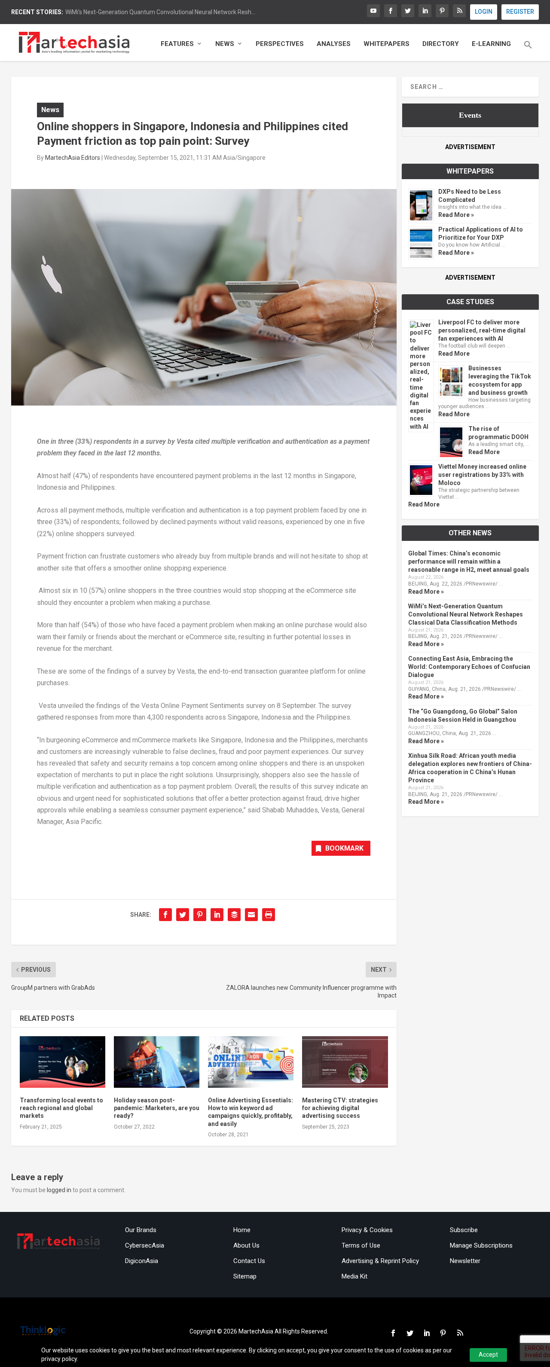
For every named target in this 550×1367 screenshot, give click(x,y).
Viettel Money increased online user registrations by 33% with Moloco (482, 474)
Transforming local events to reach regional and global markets (61, 1108)
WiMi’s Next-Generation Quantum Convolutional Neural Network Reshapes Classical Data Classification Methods (465, 614)
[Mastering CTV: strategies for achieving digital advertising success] (345, 1062)
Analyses (334, 44)
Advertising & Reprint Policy (380, 1261)
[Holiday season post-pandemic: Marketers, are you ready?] (156, 1062)
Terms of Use (361, 1245)
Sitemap (245, 1276)
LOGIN (483, 11)
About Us (246, 1245)
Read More (454, 353)
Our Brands (140, 1230)
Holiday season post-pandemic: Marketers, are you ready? (156, 1108)
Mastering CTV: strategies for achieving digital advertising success (340, 1108)
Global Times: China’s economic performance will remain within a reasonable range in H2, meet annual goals (468, 561)
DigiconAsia (141, 1261)
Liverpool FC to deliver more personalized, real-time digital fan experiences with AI (482, 330)
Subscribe (464, 1230)
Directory (440, 44)
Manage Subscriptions (481, 1245)
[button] (528, 50)
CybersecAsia (144, 1245)
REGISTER (520, 11)
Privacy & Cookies (367, 1230)
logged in (59, 1190)
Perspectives (280, 44)
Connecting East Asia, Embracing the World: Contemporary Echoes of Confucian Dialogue (469, 666)
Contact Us (249, 1261)
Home (242, 1230)
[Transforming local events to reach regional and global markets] (62, 1062)
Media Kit (354, 1276)
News (224, 44)
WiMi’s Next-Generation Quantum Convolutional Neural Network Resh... (160, 12)
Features (177, 44)
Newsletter (465, 1261)
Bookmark (344, 848)
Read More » (456, 214)
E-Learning (491, 44)
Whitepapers (386, 44)
